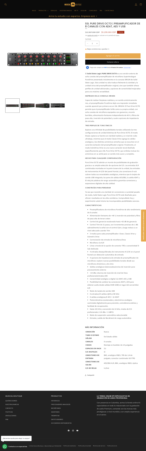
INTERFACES (55, 401)
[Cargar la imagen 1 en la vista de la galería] (12, 106)
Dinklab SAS (58, 446)
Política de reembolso (69, 446)
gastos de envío (93, 35)
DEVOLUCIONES (10, 416)
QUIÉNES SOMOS (11, 401)
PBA (6, 419)
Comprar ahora (113, 62)
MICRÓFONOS (56, 408)
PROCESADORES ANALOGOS (60, 404)
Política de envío (112, 446)
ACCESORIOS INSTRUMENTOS (61, 423)
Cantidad (88, 39)
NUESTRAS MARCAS (12, 404)
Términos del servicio (99, 446)
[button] (5, 4)
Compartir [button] (90, 375)
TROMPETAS (55, 416)
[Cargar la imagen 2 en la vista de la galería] (28, 106)
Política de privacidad (84, 446)
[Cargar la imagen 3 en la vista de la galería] (43, 106)
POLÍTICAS (9, 412)
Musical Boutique (38, 446)
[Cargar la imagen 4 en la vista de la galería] (58, 106)
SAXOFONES (55, 412)
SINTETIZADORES (57, 419)
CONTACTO (9, 408)
